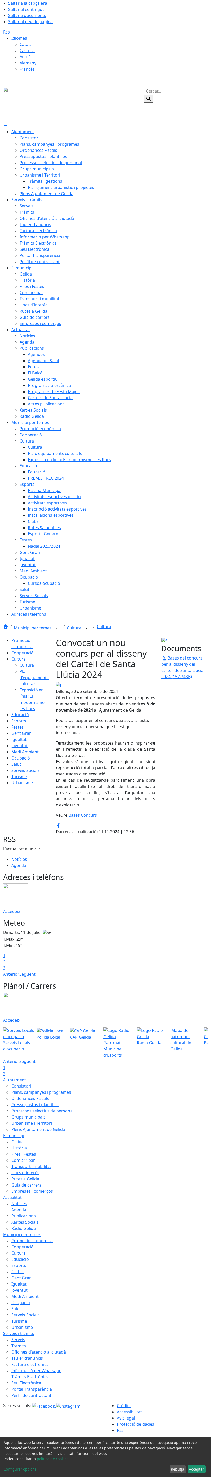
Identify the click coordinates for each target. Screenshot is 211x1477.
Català (26, 44)
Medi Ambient (25, 752)
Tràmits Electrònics (29, 1377)
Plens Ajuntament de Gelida (38, 1129)
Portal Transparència (31, 1389)
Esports (18, 721)
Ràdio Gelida (23, 1228)
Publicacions (23, 1216)
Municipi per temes (33, 628)
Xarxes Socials (25, 1222)
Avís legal (126, 1418)
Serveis (18, 1339)
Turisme (19, 776)
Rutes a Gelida (25, 1179)
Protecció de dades (135, 1424)
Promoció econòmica (32, 1241)
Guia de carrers (26, 1185)
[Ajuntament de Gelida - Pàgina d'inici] (56, 103)
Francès (27, 69)
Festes (17, 727)
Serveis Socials (25, 770)
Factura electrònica (30, 1364)
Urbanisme (22, 783)
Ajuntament (14, 1080)
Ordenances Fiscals (30, 1098)
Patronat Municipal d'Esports (112, 1049)
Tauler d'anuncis (27, 1358)
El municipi (13, 1135)
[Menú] (5, 125)
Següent (27, 974)
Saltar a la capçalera (27, 3)
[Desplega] (56, 628)
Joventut (19, 745)
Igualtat (19, 739)
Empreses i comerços (32, 1191)
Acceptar (196, 1469)
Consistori (21, 1086)
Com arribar (23, 1160)
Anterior (11, 974)
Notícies (19, 859)
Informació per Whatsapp (36, 1370)
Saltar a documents (27, 15)
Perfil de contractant (31, 1395)
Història (19, 1148)
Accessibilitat (129, 1412)
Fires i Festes (23, 1154)
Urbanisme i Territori (31, 1123)
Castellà (27, 50)
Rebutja (177, 1469)
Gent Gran (21, 733)
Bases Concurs (82, 815)
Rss (6, 32)
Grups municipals (28, 1117)
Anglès (26, 57)
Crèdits (124, 1405)
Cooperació (22, 653)
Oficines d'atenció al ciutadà (38, 1352)
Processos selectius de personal (42, 1111)
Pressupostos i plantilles (35, 1104)
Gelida (17, 1142)
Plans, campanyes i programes (41, 1092)
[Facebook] (44, 1405)
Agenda (18, 865)
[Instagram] (68, 1405)
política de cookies (52, 1458)
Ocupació (20, 758)
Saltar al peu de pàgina (30, 21)
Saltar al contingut (26, 9)
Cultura (74, 628)
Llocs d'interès (25, 1172)
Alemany (28, 63)
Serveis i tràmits (18, 1333)
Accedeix (11, 911)
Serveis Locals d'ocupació (16, 1046)
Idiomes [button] (19, 38)
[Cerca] (148, 99)
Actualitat (12, 1197)
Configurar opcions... (22, 1469)
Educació (20, 714)
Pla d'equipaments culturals (34, 678)
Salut (16, 764)
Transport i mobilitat (31, 1166)
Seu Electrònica (26, 1383)
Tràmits (18, 1346)
